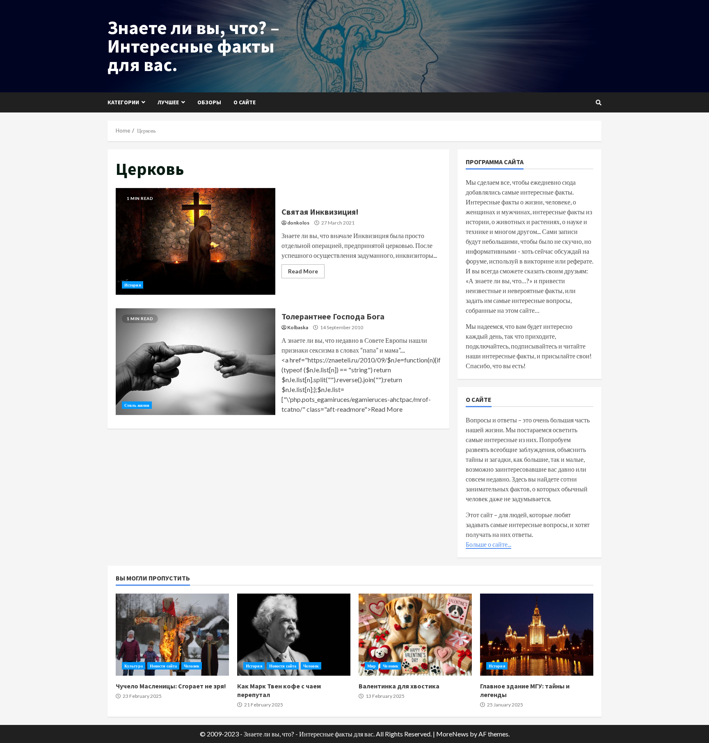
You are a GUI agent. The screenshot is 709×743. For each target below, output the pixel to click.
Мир (371, 665)
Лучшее (168, 102)
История (132, 284)
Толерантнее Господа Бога (195, 361)
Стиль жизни (136, 405)
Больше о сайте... (488, 544)
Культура (133, 665)
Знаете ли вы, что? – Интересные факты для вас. (193, 46)
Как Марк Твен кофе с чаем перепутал (293, 635)
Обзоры (209, 102)
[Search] (599, 102)
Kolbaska (297, 327)
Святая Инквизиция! (195, 241)
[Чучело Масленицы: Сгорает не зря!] (172, 635)
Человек (191, 665)
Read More (303, 271)
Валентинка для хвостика (415, 635)
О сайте (244, 102)
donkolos (298, 223)
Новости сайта (163, 665)
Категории (123, 102)
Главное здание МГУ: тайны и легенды (536, 635)
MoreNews (452, 734)
